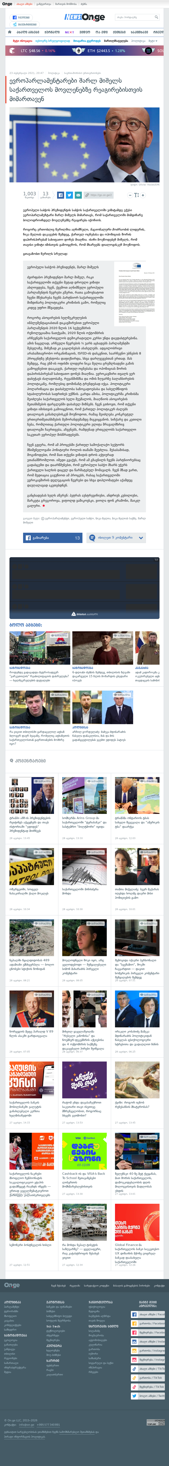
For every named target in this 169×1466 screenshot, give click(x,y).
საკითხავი (139, 32)
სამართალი (11, 1363)
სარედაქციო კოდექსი (96, 1285)
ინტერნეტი (52, 1335)
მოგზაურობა (96, 1335)
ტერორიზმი (11, 1311)
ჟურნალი (52, 32)
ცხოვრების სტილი (103, 1326)
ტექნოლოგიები (55, 1330)
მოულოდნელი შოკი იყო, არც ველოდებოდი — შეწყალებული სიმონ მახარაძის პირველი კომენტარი (84, 950)
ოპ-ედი (102, 32)
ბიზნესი (50, 1311)
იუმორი (93, 1353)
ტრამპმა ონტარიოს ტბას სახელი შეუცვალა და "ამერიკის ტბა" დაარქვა (137, 808)
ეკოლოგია (10, 1340)
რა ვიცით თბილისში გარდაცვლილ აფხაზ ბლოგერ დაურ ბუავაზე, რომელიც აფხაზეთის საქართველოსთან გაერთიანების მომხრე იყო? (38, 718)
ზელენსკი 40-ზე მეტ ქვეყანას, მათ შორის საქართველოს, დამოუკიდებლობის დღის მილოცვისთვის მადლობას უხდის (137, 1164)
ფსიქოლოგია (97, 1306)
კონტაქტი (159, 1285)
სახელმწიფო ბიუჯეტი (59, 1316)
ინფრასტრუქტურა (15, 1367)
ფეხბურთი (52, 1365)
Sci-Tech (53, 1326)
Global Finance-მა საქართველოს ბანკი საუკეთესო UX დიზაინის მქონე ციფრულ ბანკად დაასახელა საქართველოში (137, 1235)
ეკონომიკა (55, 1302)
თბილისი (9, 1353)
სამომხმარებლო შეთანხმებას (77, 1431)
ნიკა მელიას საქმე (124, 518)
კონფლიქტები (12, 1325)
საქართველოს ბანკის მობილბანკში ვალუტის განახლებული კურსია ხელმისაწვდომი (31, 1093)
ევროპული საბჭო (82, 518)
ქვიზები (119, 32)
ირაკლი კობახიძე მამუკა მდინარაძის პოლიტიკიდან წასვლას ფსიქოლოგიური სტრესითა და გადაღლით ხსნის (137, 1022)
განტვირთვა (43, 4)
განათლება (11, 1344)
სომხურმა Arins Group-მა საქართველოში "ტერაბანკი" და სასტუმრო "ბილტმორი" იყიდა (84, 808)
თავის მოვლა (97, 1320)
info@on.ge (26, 1424)
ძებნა (84, 4)
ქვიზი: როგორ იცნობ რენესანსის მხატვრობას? (137, 1093)
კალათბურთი (54, 1374)
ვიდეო (85, 32)
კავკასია (9, 1320)
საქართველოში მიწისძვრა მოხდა (84, 879)
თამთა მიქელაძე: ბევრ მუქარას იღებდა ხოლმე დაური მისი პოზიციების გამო (137, 879)
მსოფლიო (10, 1316)
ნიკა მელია (103, 518)
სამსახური (95, 1358)
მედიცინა (94, 1311)
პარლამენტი (11, 1306)
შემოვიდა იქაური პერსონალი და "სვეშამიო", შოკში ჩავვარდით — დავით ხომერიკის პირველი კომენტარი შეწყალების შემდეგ (137, 950)
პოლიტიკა (138, 40)
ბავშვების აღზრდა (99, 1316)
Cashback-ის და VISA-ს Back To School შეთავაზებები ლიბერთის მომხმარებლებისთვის (84, 1164)
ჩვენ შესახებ (58, 1285)
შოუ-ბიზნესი (53, 1354)
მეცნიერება (53, 1340)
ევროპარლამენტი (56, 518)
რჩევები (93, 1372)
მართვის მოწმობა (66, 4)
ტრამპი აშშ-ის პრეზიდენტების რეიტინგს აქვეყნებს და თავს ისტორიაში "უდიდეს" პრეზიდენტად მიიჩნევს (31, 808)
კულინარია (95, 1344)
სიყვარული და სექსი (101, 1363)
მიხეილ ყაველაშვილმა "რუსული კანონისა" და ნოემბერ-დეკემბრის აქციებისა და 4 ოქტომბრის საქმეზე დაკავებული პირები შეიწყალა (84, 1022)
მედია (7, 1372)
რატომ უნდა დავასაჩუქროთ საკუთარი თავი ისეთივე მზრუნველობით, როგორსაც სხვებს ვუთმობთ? (84, 1093)
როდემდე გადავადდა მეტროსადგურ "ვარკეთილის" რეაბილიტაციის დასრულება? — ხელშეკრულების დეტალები (38, 657)
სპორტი (52, 1360)
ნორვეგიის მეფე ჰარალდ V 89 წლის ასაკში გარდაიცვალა (31, 1022)
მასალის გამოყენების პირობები (131, 1285)
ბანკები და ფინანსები (59, 1306)
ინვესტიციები (26, 24)
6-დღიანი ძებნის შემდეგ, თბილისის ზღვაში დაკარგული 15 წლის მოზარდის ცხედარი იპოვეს (101, 657)
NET (69, 32)
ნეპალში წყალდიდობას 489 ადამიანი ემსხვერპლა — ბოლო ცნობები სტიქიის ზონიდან (31, 950)
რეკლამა (75, 1285)
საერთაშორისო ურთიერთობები (82, 73)
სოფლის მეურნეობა (58, 1320)
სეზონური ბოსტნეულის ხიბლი (31, 1235)
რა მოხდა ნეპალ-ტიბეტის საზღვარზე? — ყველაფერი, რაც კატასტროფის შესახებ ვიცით (84, 1235)
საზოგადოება (15, 1335)
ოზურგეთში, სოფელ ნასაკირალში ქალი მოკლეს (31, 879)
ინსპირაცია (95, 1367)
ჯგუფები (23, 17)
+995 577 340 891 (48, 1424)
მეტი (152, 40)
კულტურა (54, 1346)
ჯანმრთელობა (101, 1302)
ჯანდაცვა (9, 1349)
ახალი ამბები (24, 4)
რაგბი (50, 1370)
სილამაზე (94, 1330)
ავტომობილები (98, 1340)
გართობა (94, 1349)
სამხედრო (10, 1329)
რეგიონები (10, 1358)
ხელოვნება (53, 1350)
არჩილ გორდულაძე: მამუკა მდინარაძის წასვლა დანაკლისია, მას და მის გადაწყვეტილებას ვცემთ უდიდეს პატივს (101, 716)
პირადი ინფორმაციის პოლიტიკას (24, 1436)
